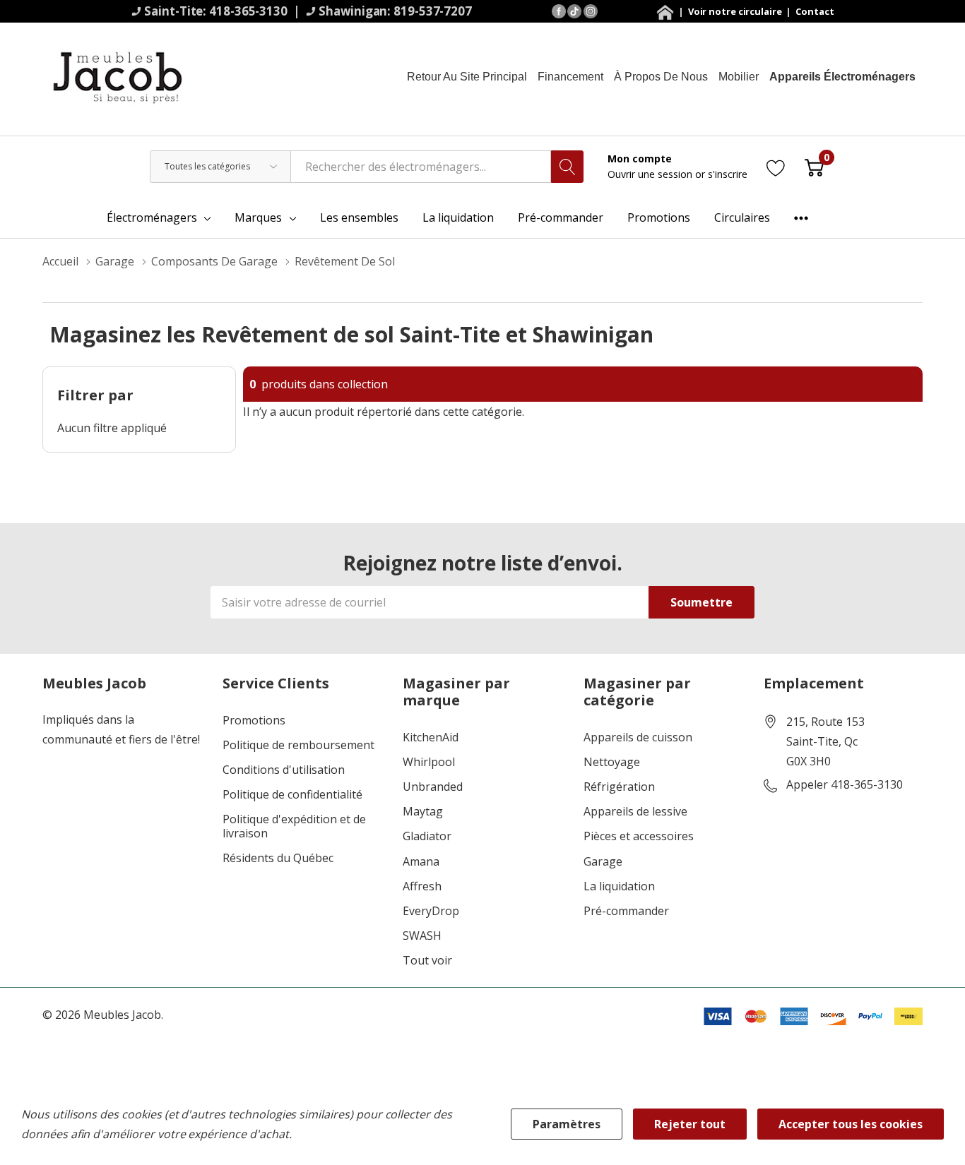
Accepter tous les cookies (850, 1124)
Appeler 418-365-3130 (844, 785)
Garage (603, 861)
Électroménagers (152, 217)
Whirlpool (429, 762)
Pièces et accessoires (639, 836)
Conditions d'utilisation (284, 770)
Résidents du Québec (278, 858)
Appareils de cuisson (638, 737)
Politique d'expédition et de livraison (294, 826)
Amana (421, 861)
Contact (814, 11)
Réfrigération (619, 787)
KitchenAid (430, 737)
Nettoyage (612, 762)
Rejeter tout (690, 1124)
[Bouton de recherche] (567, 166)
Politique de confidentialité (292, 794)
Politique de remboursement (298, 745)
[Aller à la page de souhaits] (776, 166)
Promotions (254, 720)
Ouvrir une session (651, 174)
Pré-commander (626, 911)
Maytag (423, 811)
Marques (258, 217)
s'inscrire (727, 174)
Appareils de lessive (635, 811)
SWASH (422, 936)
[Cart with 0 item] (814, 166)
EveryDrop (431, 911)
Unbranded (433, 787)
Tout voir (427, 960)
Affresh (422, 886)
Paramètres (566, 1124)
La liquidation (619, 886)
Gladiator (427, 836)
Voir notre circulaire (736, 11)
